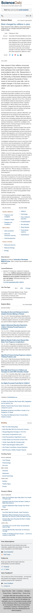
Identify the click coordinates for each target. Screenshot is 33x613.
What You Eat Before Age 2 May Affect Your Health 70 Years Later (16, 498)
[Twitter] (12, 55)
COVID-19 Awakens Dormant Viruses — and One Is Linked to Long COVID (17, 534)
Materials (3, 259)
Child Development (9, 238)
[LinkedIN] (18, 55)
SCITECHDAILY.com (12, 397)
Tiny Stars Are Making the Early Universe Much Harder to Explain (14, 416)
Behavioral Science (9, 245)
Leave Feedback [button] (8, 583)
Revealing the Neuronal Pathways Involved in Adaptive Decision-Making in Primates (15, 313)
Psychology (24, 214)
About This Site (6, 591)
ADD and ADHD (9, 231)
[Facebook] (10, 55)
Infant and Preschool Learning (9, 234)
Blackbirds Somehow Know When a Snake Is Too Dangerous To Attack (15, 411)
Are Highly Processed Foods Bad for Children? (15, 383)
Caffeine (23, 211)
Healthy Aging (6, 484)
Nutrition (4, 481)
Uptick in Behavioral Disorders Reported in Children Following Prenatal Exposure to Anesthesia (14, 327)
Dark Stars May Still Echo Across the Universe (15, 429)
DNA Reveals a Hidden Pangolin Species (14, 450)
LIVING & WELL (4, 478)
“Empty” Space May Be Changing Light (13, 442)
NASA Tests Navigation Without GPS (12, 445)
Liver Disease (6, 460)
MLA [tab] (16, 288)
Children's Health (9, 219)
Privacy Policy (7, 593)
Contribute (20, 591)
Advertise (27, 591)
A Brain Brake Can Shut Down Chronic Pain (14, 439)
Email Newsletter (8, 552)
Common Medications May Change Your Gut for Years (15, 506)
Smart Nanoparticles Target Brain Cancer (14, 437)
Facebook (6, 567)
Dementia (5, 471)
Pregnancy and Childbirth (8, 216)
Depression (5, 473)
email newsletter (24, 10)
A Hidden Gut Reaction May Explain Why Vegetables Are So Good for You (16, 402)
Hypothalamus (25, 235)
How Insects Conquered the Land (11, 434)
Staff (13, 591)
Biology (6, 250)
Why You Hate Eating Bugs (10, 427)
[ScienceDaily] (11, 3)
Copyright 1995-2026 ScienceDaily (13, 596)
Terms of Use (26, 593)
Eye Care (5, 465)
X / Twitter (6, 569)
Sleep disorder (25, 227)
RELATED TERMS (23, 208)
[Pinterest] (15, 55)
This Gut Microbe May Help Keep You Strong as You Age (16, 530)
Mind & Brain (6, 228)
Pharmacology (6, 463)
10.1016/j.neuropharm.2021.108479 (13, 282)
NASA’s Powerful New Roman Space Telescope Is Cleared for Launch (15, 407)
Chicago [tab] (28, 288)
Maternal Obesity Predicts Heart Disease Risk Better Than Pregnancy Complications (15, 341)
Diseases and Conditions (8, 223)
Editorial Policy (17, 593)
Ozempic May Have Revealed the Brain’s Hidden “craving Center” (16, 519)
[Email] (21, 55)
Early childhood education (25, 218)
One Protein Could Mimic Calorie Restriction (15, 447)
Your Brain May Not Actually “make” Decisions (15, 512)
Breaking (4, 423)
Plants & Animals (7, 242)
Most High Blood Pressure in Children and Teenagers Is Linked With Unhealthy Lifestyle (15, 371)
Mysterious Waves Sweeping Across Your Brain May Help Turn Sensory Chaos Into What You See (16, 515)
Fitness (4, 486)
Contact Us (7, 586)
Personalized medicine (24, 231)
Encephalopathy (25, 221)
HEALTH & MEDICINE (6, 457)
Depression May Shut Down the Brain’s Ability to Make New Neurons (16, 502)
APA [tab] (21, 288)
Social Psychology (7, 476)
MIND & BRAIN (4, 468)
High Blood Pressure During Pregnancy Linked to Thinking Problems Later (16, 356)
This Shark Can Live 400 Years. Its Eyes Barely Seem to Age (15, 526)
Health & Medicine (7, 212)
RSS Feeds (7, 554)
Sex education (25, 224)
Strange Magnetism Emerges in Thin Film (14, 432)
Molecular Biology (9, 248)
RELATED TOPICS (6, 208)
